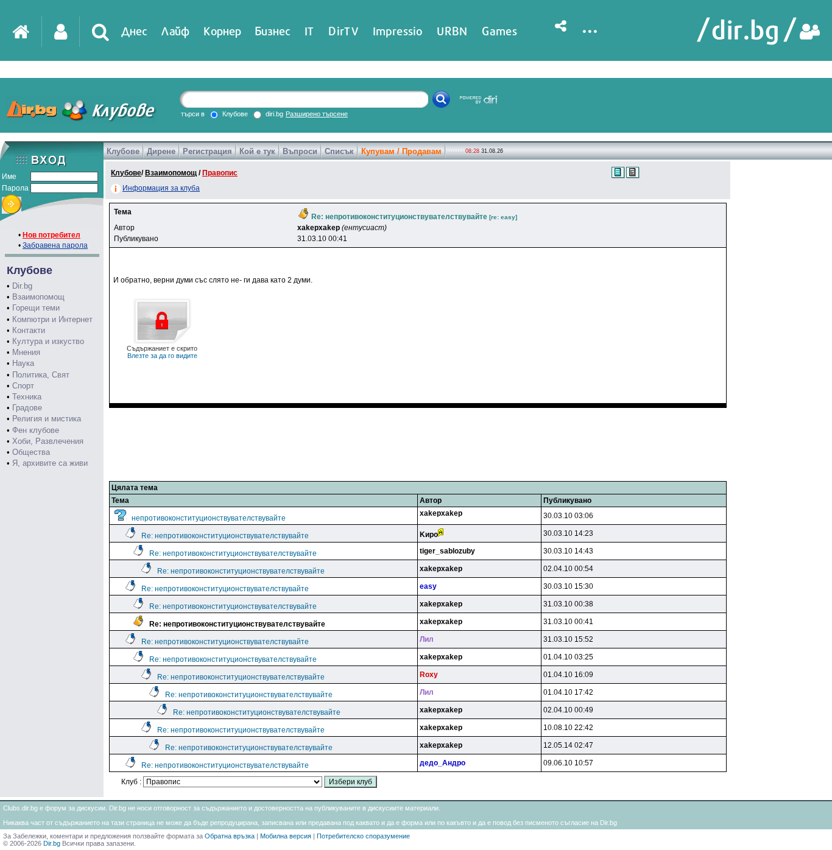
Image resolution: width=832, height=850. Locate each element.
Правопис (220, 173)
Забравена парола (55, 245)
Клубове (123, 151)
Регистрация (207, 151)
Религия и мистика (46, 418)
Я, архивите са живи (50, 463)
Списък (339, 151)
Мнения (26, 352)
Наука (23, 363)
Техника (26, 396)
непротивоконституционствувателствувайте (209, 518)
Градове (27, 407)
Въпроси (300, 151)
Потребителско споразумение (363, 836)
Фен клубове (35, 430)
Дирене (161, 151)
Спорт (23, 385)
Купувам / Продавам (401, 151)
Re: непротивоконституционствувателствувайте (225, 536)
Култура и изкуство (48, 341)
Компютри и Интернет (52, 319)
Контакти (28, 330)
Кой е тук (257, 151)
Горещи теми (36, 307)
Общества (31, 452)
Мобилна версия (285, 836)
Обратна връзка (230, 836)
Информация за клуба (161, 188)
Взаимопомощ (38, 296)
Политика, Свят (40, 374)
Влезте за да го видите (162, 352)
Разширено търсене (317, 114)
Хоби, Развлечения (47, 441)
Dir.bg (22, 285)
